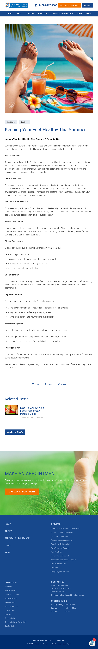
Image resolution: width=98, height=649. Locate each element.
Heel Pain (8, 587)
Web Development (58, 644)
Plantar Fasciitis (11, 591)
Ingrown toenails (11, 598)
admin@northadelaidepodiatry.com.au (70, 595)
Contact (87, 5)
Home (10, 13)
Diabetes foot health (12, 594)
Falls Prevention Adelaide (60, 548)
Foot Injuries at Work (58, 564)
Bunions (8, 614)
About (19, 13)
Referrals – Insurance (63, 13)
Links (79, 13)
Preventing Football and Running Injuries (65, 528)
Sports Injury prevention (59, 536)
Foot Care (11, 122)
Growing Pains (10, 618)
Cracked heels (10, 610)
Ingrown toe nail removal (60, 556)
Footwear (54, 568)
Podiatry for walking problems (62, 532)
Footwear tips (10, 602)
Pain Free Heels (56, 552)
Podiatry (24, 122)
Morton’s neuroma (11, 606)
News (88, 13)
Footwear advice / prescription (62, 540)
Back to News (15, 432)
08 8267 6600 (49, 5)
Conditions (43, 13)
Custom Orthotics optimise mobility (63, 560)
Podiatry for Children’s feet (60, 544)
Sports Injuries (10, 626)
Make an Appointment (69, 5)
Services (30, 13)
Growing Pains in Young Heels (15, 622)
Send (37, 384)
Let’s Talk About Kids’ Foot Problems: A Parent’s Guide (32, 410)
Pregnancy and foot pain (60, 572)
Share (49, 384)
